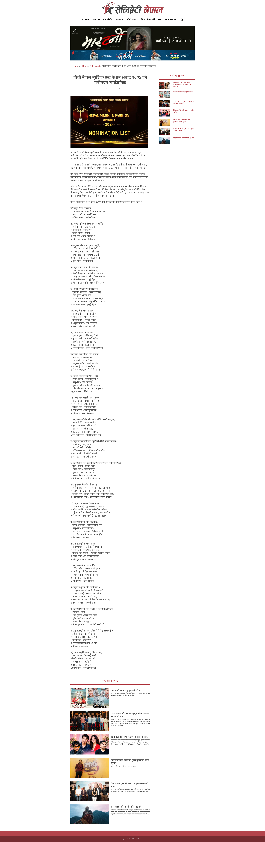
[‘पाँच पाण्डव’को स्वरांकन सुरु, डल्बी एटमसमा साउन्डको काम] (166, 103)
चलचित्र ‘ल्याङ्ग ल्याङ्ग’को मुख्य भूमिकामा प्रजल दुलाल (130, 761)
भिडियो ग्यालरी (148, 20)
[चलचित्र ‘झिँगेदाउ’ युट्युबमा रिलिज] (166, 94)
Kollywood (95, 66)
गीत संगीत (108, 20)
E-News (84, 66)
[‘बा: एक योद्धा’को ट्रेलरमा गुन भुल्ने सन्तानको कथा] (166, 131)
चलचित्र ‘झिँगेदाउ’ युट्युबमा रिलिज (125, 690)
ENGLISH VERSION (168, 20)
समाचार (96, 20)
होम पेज (85, 20)
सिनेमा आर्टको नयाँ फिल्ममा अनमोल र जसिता (130, 737)
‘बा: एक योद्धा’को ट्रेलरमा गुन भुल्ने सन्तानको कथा (129, 785)
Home (75, 66)
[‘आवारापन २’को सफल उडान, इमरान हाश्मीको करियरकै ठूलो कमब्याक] (166, 85)
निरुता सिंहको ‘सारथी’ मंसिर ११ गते (126, 807)
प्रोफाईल (119, 20)
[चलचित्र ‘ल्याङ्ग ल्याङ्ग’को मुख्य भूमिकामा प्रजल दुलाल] (166, 122)
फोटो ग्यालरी (132, 20)
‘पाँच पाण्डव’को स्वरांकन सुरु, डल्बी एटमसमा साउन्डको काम (130, 715)
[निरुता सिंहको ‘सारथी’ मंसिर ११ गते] (166, 140)
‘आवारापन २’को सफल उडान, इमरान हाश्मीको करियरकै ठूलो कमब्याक (182, 85)
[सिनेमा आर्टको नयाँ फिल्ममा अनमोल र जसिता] (166, 112)
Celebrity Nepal (115, 89)
